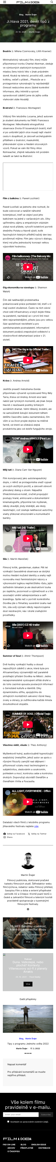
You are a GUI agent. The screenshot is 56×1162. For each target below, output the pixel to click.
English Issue (38, 1144)
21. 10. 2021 (21, 32)
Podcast (28, 959)
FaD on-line (9, 1144)
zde (36, 826)
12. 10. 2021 (20, 935)
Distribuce (44, 1148)
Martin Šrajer (31, 14)
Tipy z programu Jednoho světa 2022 (28, 1043)
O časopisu (13, 1151)
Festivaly (28, 923)
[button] (25, 1053)
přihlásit (21, 1075)
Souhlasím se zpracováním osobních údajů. (29, 1122)
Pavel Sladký (34, 977)
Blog (21, 14)
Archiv (11, 1148)
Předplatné (26, 1148)
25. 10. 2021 (21, 977)
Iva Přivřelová (35, 935)
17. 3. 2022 (35, 1048)
